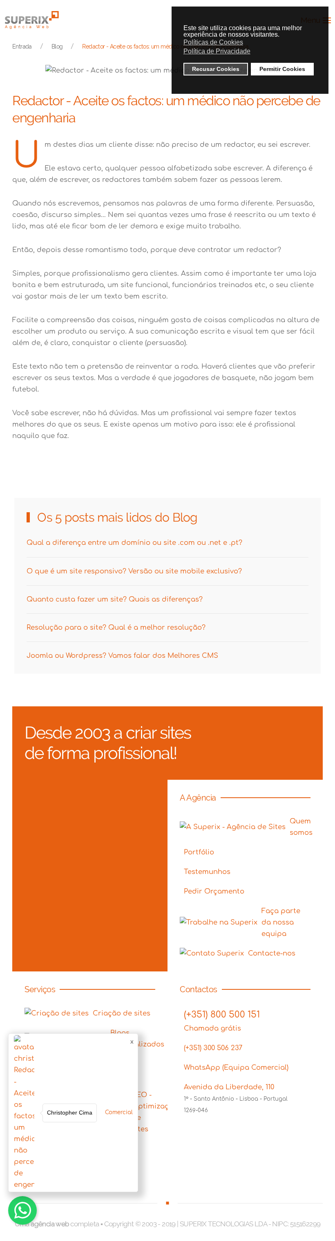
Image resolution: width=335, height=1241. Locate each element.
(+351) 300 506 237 (213, 1048)
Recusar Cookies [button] (215, 69)
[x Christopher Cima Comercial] (22, 1210)
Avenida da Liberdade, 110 (229, 1087)
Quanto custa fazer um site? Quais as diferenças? (115, 599)
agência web (50, 1224)
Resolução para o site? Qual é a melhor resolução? (116, 627)
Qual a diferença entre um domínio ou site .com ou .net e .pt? (134, 542)
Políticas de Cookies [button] (213, 42)
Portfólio (199, 852)
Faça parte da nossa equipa (280, 922)
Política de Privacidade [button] (216, 51)
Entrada (22, 46)
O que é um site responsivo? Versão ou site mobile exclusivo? (134, 571)
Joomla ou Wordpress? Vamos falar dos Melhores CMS (122, 655)
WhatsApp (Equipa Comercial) (236, 1067)
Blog (57, 46)
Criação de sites (121, 1013)
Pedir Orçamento (214, 891)
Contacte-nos (271, 953)
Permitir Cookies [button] (282, 69)
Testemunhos (207, 872)
